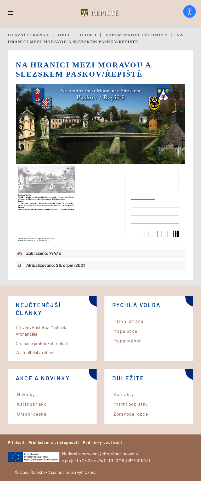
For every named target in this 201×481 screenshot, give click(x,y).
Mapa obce (126, 331)
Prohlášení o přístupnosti (54, 442)
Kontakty (124, 394)
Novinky (26, 394)
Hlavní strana (129, 321)
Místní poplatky (131, 403)
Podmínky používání (102, 442)
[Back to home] (100, 13)
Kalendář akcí (32, 403)
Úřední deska (32, 413)
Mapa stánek (128, 340)
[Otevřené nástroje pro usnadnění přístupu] (189, 11)
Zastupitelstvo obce (34, 352)
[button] (10, 13)
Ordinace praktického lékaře (43, 343)
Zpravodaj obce (131, 413)
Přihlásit (16, 442)
